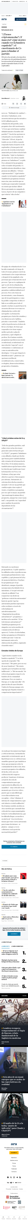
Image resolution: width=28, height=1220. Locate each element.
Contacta (14, 1171)
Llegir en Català (19, 70)
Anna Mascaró (6, 98)
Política (4, 24)
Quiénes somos (14, 1160)
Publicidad (14, 1169)
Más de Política (7, 869)
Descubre (5, 995)
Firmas (14, 1163)
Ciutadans (4, 860)
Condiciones (15, 1189)
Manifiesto (14, 1157)
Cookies (21, 1189)
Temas (14, 1166)
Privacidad (8, 1189)
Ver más (24, 995)
